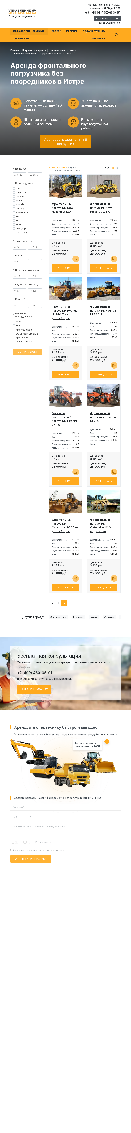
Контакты (98, 38)
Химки (94, 617)
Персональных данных (54, 850)
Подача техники (94, 31)
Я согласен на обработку (39, 850)
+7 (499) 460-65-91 (103, 12)
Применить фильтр (27, 351)
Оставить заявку (34, 689)
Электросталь (58, 617)
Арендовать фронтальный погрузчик (65, 142)
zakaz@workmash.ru (110, 22)
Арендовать (65, 268)
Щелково (78, 617)
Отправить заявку (33, 859)
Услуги (56, 31)
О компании (21, 38)
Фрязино (109, 617)
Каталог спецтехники (28, 31)
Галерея (71, 31)
